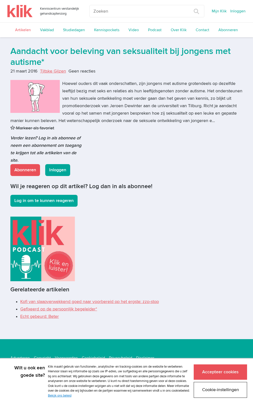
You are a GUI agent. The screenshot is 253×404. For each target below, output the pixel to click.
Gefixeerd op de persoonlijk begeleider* (58, 309)
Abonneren (228, 29)
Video (133, 29)
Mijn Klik (219, 11)
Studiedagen (74, 29)
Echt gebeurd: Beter (39, 316)
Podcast (155, 29)
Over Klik (179, 29)
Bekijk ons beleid (59, 396)
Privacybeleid (120, 357)
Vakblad (47, 29)
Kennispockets (106, 29)
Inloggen (238, 11)
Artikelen (23, 29)
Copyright (42, 357)
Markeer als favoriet (34, 128)
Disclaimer (145, 357)
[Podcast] (42, 248)
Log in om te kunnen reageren (44, 200)
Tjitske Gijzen (53, 71)
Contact (202, 29)
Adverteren (20, 357)
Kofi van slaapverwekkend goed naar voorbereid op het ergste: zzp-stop (89, 301)
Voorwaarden (66, 357)
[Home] (20, 11)
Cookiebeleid (93, 357)
